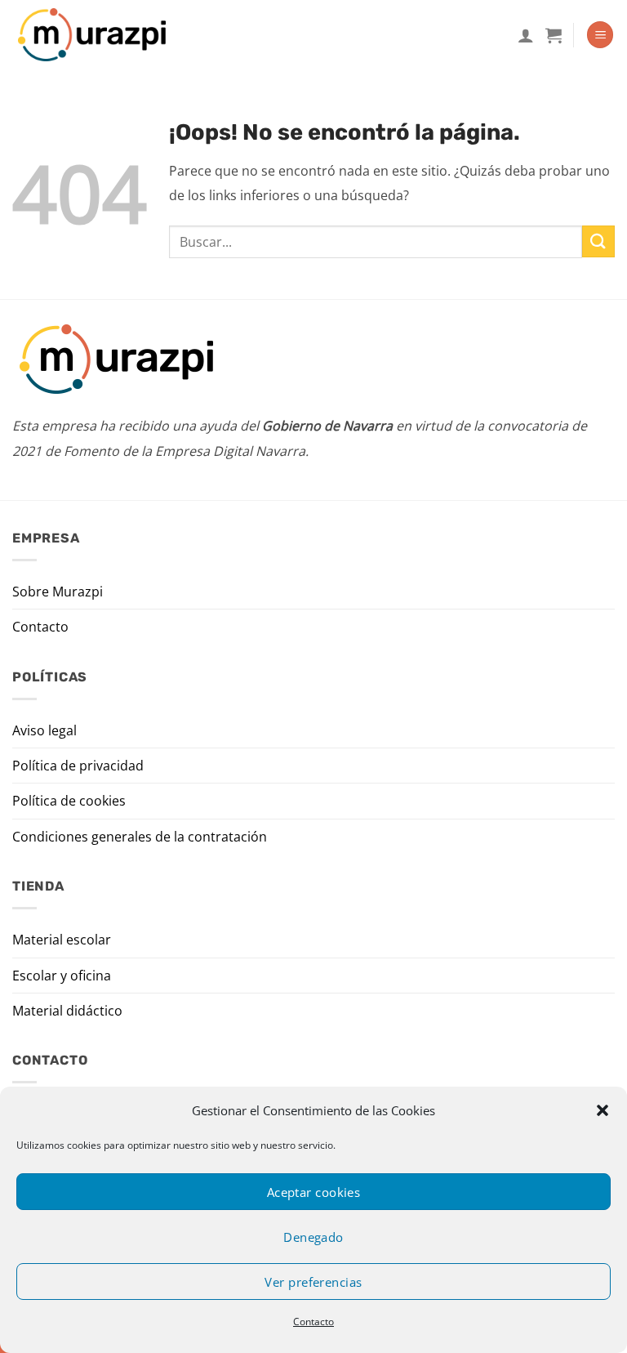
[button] (602, 1110)
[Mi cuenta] (526, 35)
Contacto (313, 1321)
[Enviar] (598, 241)
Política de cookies (69, 801)
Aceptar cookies (314, 1192)
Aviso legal (44, 730)
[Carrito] (553, 35)
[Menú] (600, 34)
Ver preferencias (313, 1282)
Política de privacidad (78, 766)
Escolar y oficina (61, 976)
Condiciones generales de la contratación (139, 837)
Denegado (313, 1237)
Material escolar (61, 940)
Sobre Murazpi (57, 592)
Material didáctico (67, 1011)
